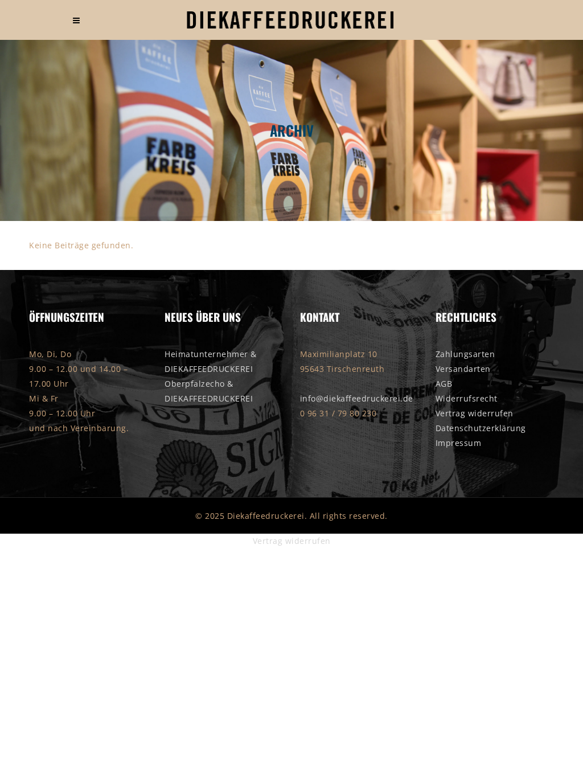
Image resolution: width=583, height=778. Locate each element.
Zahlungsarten (465, 354)
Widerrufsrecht (467, 398)
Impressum (459, 442)
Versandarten (463, 368)
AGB (444, 383)
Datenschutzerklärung (481, 428)
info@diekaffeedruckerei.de (356, 398)
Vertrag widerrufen (475, 413)
